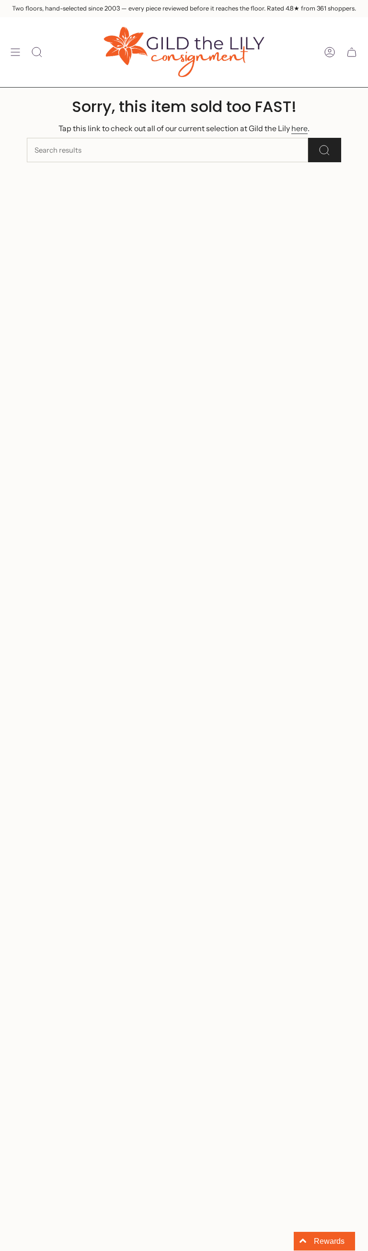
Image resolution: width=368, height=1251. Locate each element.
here (299, 128)
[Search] (324, 150)
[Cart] (352, 52)
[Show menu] (15, 52)
